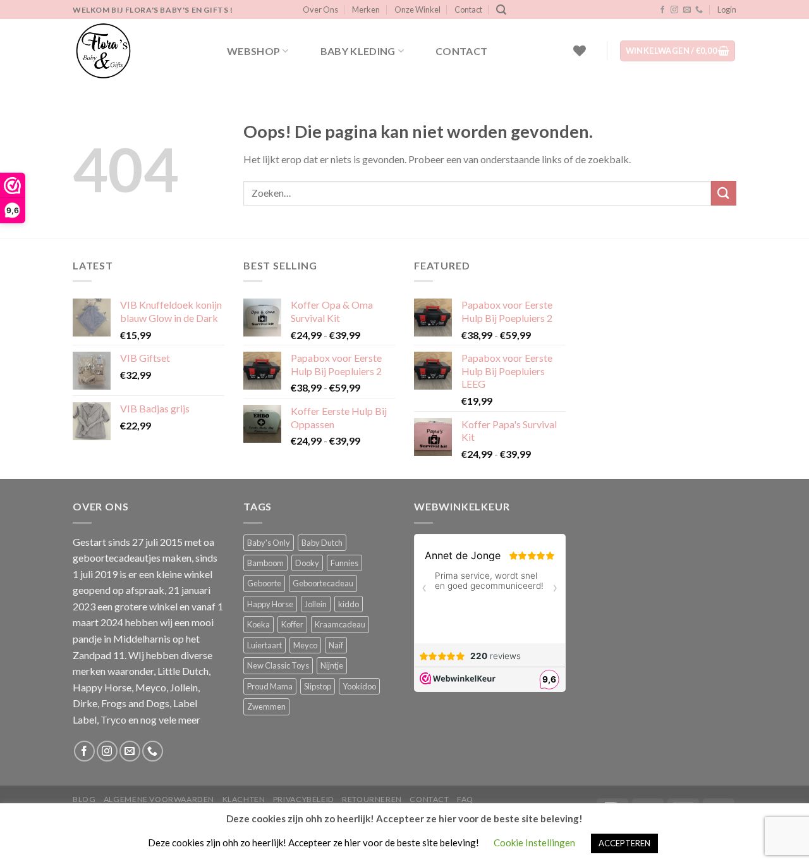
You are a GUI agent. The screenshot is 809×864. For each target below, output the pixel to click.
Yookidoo (359, 686)
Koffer (292, 624)
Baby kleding (358, 51)
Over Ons (320, 9)
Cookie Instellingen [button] (534, 842)
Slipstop (317, 686)
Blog (84, 799)
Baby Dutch (322, 543)
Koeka (258, 624)
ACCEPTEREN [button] (624, 843)
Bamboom (265, 563)
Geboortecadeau (323, 583)
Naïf (336, 645)
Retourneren (372, 799)
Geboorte (264, 583)
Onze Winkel (417, 9)
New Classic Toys (278, 665)
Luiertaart (264, 645)
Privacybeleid (303, 799)
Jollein (316, 604)
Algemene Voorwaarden (159, 799)
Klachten (243, 799)
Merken (366, 9)
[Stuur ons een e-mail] (687, 10)
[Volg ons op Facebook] (662, 10)
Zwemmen (266, 706)
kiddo (348, 604)
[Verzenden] (723, 193)
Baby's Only (268, 543)
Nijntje (331, 665)
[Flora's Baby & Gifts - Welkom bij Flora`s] (136, 50)
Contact (468, 9)
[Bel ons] (699, 10)
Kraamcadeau (340, 624)
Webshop (253, 51)
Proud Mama (270, 686)
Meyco (305, 645)
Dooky (307, 563)
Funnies (344, 563)
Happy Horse (270, 604)
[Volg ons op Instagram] (674, 10)
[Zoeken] (501, 10)
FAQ (465, 799)
